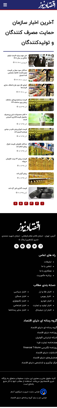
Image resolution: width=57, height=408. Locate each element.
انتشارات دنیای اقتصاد (46, 352)
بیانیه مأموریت (44, 275)
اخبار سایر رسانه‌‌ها (17, 310)
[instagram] (28, 246)
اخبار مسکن (20, 296)
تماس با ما (46, 266)
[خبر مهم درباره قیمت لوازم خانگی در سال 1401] (41, 60)
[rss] (16, 246)
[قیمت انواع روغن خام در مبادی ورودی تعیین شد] (41, 134)
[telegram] (22, 246)
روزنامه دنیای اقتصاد (47, 332)
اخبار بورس (46, 296)
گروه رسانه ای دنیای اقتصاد (44, 327)
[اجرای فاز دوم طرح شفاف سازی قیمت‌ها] (41, 90)
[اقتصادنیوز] (28, 226)
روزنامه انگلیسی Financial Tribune (40, 347)
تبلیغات (47, 261)
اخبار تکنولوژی (19, 300)
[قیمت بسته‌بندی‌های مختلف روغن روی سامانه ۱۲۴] (41, 105)
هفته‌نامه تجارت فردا (47, 342)
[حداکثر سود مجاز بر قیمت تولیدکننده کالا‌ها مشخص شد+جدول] (41, 75)
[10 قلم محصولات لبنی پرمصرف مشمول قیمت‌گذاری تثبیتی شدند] (41, 119)
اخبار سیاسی (20, 291)
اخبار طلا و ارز (45, 291)
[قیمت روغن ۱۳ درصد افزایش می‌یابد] (41, 164)
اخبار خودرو (46, 300)
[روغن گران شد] (41, 178)
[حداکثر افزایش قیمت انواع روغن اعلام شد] (41, 149)
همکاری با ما (45, 270)
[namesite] (46, 5)
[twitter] (34, 246)
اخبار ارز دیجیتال (43, 310)
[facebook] (40, 246)
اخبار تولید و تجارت (42, 305)
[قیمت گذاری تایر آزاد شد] (41, 193)
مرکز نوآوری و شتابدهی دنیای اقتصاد (39, 362)
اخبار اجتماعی (19, 305)
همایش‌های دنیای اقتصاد (45, 357)
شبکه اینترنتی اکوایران (46, 337)
